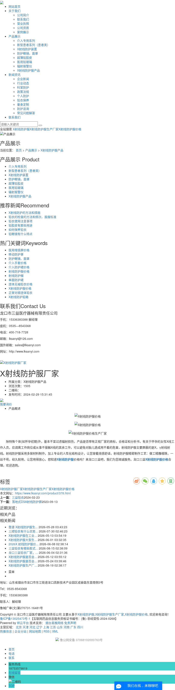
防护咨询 (23, 108)
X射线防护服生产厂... (23, 565)
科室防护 (23, 87)
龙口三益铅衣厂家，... (23, 552)
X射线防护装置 (27, 49)
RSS (47, 631)
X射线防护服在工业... (23, 535)
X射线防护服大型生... (23, 540)
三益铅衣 (18, 497)
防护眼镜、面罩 (27, 53)
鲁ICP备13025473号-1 (15, 618)
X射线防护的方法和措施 (24, 212)
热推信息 (6, 631)
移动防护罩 (16, 254)
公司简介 (23, 15)
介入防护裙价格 (19, 267)
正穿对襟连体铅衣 (20, 292)
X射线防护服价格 (69, 129)
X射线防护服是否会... (23, 557)
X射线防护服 (21, 129)
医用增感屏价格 (19, 250)
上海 (46, 627)
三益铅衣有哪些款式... (23, 548)
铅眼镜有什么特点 (20, 234)
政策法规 (23, 91)
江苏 (53, 627)
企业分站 (20, 631)
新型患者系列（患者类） (33, 45)
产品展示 (14, 36)
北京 (19, 627)
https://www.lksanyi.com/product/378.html (43, 493)
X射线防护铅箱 (18, 297)
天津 (26, 627)
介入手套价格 (17, 263)
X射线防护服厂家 (11, 489)
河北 (32, 627)
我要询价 (6, 404)
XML (55, 631)
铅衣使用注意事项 (20, 221)
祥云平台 (23, 623)
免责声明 (70, 623)
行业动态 (23, 83)
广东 (73, 627)
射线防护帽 (16, 275)
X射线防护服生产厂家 (44, 129)
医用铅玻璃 (24, 62)
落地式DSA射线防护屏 (27, 501)
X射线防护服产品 (28, 70)
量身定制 (23, 104)
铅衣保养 (23, 100)
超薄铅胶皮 (24, 57)
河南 (67, 627)
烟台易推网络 (54, 623)
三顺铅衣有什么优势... (23, 531)
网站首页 (14, 6)
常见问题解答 (26, 113)
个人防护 (23, 96)
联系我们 (23, 19)
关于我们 (14, 11)
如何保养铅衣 (17, 229)
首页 (19, 150)
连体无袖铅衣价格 (20, 284)
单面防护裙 (16, 280)
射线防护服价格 (19, 271)
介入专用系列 (26, 40)
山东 (60, 627)
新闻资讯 (14, 74)
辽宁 (39, 627)
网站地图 (35, 631)
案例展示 (23, 32)
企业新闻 (23, 79)
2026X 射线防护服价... (24, 544)
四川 (80, 627)
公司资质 (23, 28)
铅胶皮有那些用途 (20, 225)
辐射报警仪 (24, 66)
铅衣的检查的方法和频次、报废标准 (32, 217)
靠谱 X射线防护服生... (23, 527)
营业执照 (23, 23)
